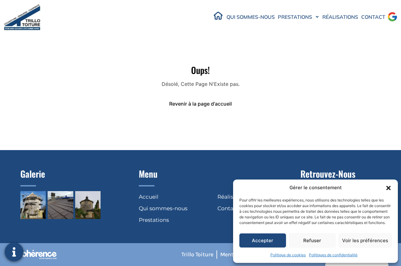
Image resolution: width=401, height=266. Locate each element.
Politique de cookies (288, 255)
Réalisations (340, 17)
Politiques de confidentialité (333, 255)
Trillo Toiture (197, 254)
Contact (373, 17)
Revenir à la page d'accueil (200, 104)
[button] (388, 188)
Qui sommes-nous (251, 17)
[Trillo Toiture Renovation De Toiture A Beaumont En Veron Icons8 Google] (392, 16)
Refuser (312, 240)
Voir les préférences (365, 240)
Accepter (262, 240)
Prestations (295, 17)
